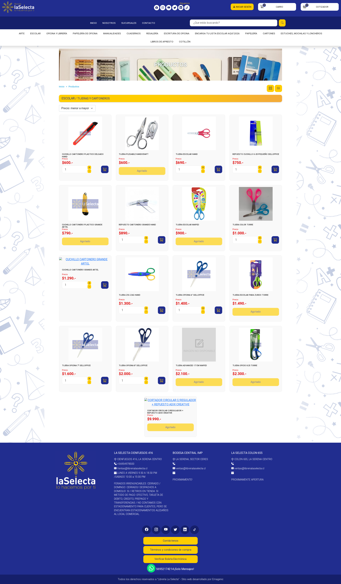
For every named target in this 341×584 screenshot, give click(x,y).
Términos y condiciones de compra (170, 549)
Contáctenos (170, 540)
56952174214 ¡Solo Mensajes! (174, 569)
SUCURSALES (128, 22)
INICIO (93, 22)
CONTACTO (148, 22)
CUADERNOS (134, 33)
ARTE (22, 33)
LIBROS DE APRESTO (162, 41)
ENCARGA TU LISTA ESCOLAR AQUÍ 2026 (217, 33)
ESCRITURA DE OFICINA (176, 33)
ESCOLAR (35, 33)
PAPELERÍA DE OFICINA (85, 33)
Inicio (61, 86)
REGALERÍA (152, 33)
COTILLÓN (184, 41)
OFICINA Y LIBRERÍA (56, 33)
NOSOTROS (109, 22)
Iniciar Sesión (243, 7)
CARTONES (269, 33)
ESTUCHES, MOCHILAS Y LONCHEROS (301, 33)
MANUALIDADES (112, 33)
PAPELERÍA (251, 33)
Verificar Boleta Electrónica (170, 559)
